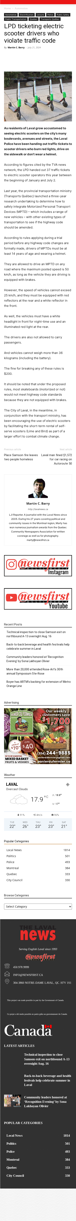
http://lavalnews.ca (38, 509)
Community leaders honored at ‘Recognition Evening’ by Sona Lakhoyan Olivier (35, 659)
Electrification (26, 14)
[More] (50, 62)
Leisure (40, 14)
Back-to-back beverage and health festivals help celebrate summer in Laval (38, 646)
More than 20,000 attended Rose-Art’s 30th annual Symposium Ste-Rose (34, 671)
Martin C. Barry (16, 47)
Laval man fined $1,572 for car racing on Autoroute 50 (56, 459)
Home (7, 8)
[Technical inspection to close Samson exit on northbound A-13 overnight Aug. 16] (12, 1058)
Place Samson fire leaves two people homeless (21, 457)
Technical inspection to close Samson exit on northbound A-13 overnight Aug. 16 (36, 634)
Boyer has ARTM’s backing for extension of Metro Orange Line (38, 684)
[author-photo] (38, 498)
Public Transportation (15, 19)
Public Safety (63, 14)
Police (50, 14)
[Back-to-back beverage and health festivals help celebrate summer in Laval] (12, 1079)
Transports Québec (50, 19)
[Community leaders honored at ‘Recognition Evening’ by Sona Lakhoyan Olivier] (12, 1101)
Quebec (33, 19)
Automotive (21, 8)
